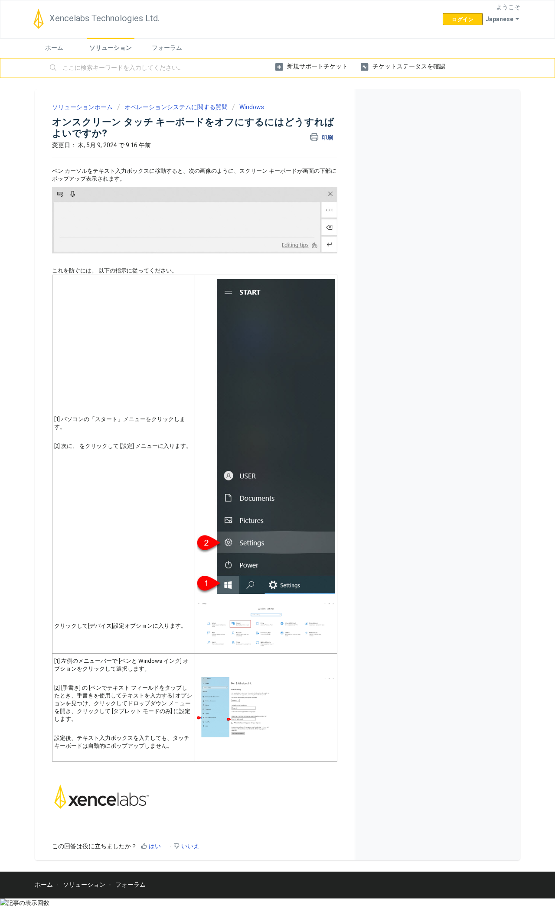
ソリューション (110, 47)
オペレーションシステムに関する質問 (176, 107)
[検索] (53, 68)
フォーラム (167, 47)
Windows (251, 107)
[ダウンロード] (261, 349)
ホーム (54, 47)
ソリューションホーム (83, 107)
